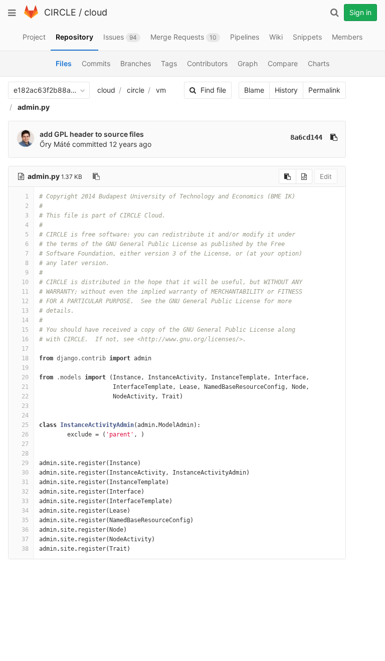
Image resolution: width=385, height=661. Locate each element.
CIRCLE (60, 12)
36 (25, 529)
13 (25, 310)
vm (161, 90)
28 (25, 453)
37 (25, 539)
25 (25, 424)
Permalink (324, 90)
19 (25, 367)
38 (25, 548)
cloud (95, 12)
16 (25, 339)
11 (25, 291)
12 (25, 301)
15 (25, 329)
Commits (96, 63)
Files (64, 63)
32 (25, 491)
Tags (169, 63)
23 (25, 405)
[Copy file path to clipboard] (96, 176)
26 (25, 434)
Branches (135, 63)
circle (135, 90)
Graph (248, 63)
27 (25, 444)
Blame (254, 90)
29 (25, 463)
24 (25, 415)
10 (25, 282)
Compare (283, 63)
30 (25, 472)
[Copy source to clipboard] (287, 176)
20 (25, 377)
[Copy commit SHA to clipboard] (333, 137)
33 (25, 501)
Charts (318, 63)
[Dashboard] (31, 16)
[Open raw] (304, 176)
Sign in (360, 12)
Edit (326, 176)
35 (25, 520)
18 (25, 358)
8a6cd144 (306, 137)
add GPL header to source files (92, 134)
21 (25, 386)
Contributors (207, 63)
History (286, 90)
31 (25, 482)
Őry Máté (55, 144)
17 (25, 348)
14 (25, 320)
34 (25, 510)
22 (25, 396)
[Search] (334, 13)
